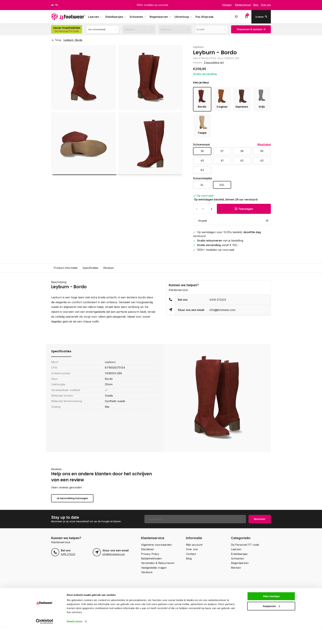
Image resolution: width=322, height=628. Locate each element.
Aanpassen (269, 606)
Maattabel (264, 144)
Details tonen (74, 621)
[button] (176, 111)
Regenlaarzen (159, 16)
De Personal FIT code (245, 544)
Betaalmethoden (151, 558)
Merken (236, 567)
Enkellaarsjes (114, 16)
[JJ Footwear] (68, 16)
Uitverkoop (182, 16)
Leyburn (198, 47)
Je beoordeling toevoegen (72, 498)
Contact (191, 554)
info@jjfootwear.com (222, 310)
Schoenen (136, 16)
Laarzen (93, 16)
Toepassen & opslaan (249, 29)
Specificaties (90, 268)
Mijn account (194, 544)
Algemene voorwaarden (156, 544)
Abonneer (259, 519)
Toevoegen (245, 209)
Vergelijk (202, 220)
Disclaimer (147, 549)
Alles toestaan (271, 596)
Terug (58, 40)
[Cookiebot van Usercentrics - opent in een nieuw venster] (44, 621)
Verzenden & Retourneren (157, 563)
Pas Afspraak (204, 16)
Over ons (192, 549)
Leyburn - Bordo (73, 40)
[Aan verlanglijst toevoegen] (267, 220)
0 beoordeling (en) (214, 62)
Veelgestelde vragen (154, 567)
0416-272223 (217, 299)
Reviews (108, 268)
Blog (189, 558)
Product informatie (65, 268)
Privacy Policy (150, 554)
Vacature (146, 572)
